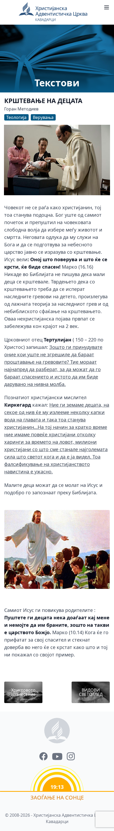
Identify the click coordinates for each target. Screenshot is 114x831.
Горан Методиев (21, 109)
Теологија (16, 117)
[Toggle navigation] (106, 7)
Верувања (43, 117)
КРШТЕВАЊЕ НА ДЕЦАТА (43, 100)
